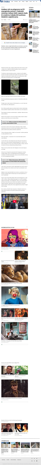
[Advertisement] (15, 58)
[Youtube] (37, 461)
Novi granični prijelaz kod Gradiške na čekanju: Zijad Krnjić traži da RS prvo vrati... (36, 51)
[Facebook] (32, 458)
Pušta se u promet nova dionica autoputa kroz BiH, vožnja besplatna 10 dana (36, 39)
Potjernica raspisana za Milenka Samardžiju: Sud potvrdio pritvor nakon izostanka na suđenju (36, 33)
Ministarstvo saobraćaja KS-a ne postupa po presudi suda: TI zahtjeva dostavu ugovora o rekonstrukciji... (35, 45)
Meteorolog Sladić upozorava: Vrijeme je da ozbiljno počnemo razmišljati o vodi (36, 27)
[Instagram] (37, 458)
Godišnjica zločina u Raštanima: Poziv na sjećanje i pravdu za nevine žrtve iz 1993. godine (34, 21)
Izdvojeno (3, 7)
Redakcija (5, 19)
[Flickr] (34, 458)
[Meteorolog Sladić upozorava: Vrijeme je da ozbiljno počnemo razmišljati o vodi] (30, 26)
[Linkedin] (32, 461)
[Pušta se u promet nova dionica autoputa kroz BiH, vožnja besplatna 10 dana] (30, 38)
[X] (34, 461)
